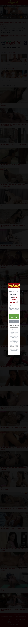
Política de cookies (14, 346)
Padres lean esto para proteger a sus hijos (14, 326)
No (14, 321)
